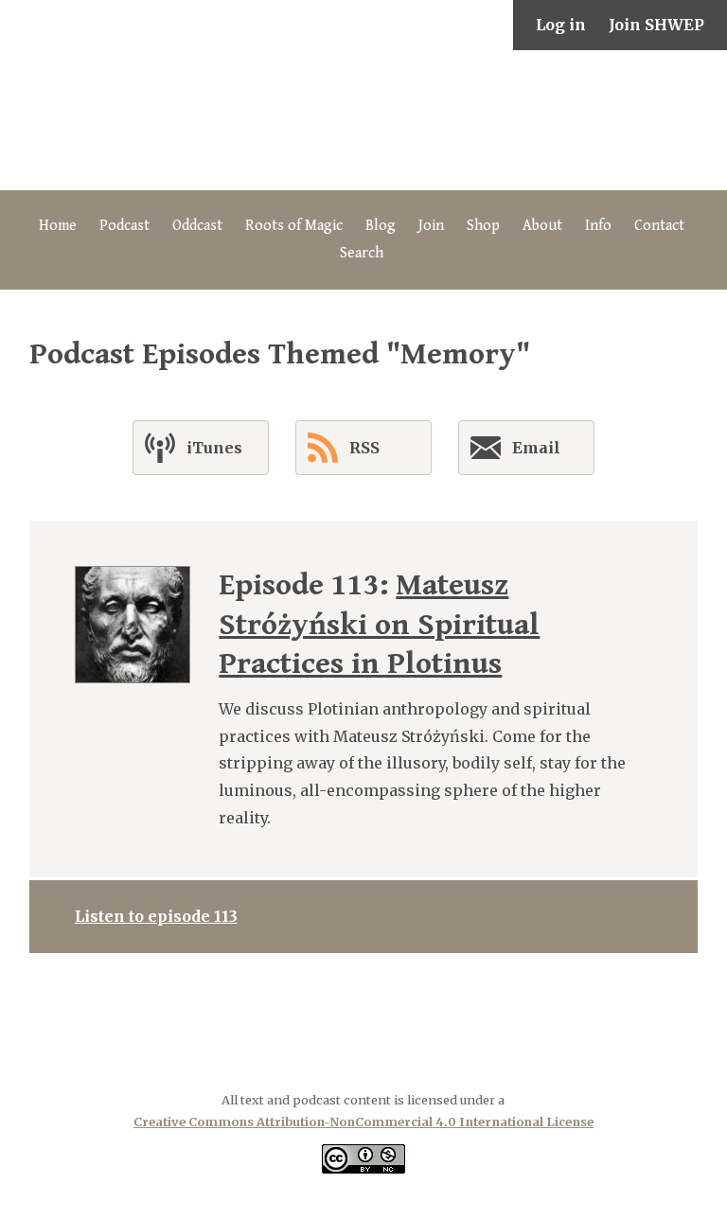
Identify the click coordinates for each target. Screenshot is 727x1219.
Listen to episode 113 (156, 916)
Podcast (124, 226)
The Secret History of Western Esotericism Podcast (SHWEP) (363, 120)
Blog (380, 226)
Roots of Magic (294, 226)
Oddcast (197, 226)
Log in (561, 24)
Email (536, 447)
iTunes (214, 447)
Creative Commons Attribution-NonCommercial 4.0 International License (363, 1121)
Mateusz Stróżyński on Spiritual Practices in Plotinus (379, 624)
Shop (483, 226)
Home (58, 226)
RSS (364, 447)
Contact (659, 226)
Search (361, 253)
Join (431, 226)
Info (598, 226)
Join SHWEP (656, 24)
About (542, 226)
